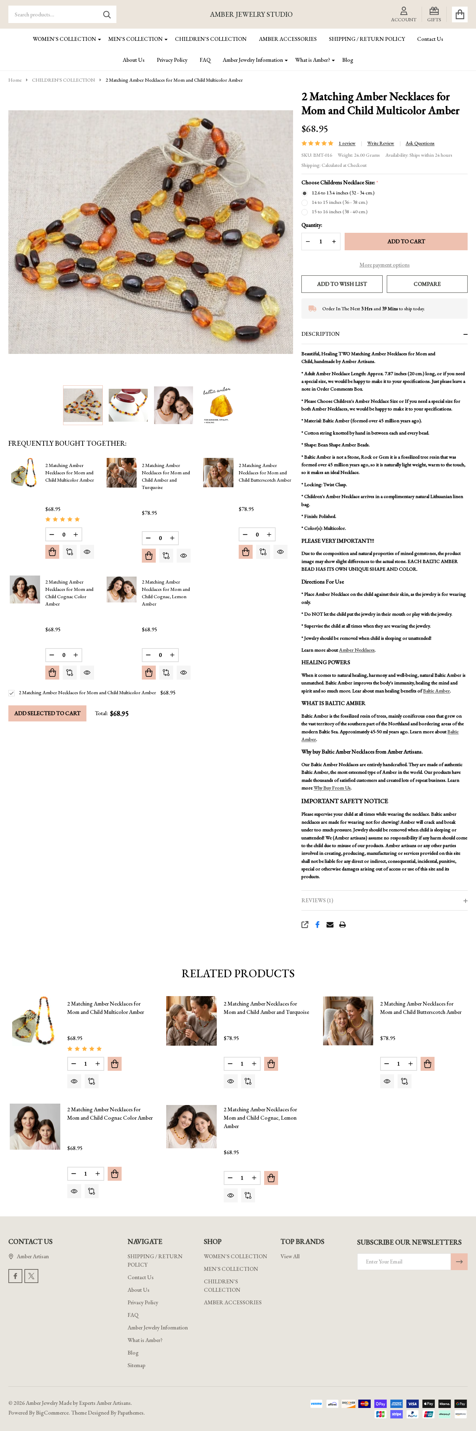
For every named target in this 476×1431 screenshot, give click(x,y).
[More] (97, 39)
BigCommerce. (53, 1412)
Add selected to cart (47, 713)
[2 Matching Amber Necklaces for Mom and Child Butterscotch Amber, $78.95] (348, 1021)
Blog (347, 60)
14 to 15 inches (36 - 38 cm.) (340, 202)
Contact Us (430, 39)
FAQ (205, 60)
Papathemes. (131, 1412)
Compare (427, 284)
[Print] (342, 924)
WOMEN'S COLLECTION (64, 39)
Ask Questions (420, 143)
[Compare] (70, 552)
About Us (134, 60)
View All (290, 1256)
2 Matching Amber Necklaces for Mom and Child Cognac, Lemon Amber (260, 1118)
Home (15, 80)
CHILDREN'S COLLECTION (211, 39)
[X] (31, 1276)
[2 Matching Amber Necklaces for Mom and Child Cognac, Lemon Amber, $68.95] (191, 1127)
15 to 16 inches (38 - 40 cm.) (340, 211)
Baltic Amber (436, 691)
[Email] (330, 924)
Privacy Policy (172, 60)
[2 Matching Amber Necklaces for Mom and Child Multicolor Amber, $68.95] (35, 1021)
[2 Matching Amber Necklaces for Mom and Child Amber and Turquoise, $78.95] (191, 1021)
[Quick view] (87, 552)
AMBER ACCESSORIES (288, 39)
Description (320, 334)
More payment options (385, 264)
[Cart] (460, 14)
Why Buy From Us (332, 788)
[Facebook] (317, 924)
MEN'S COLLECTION (135, 39)
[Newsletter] (459, 1261)
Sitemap (136, 1365)
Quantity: (311, 225)
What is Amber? (312, 60)
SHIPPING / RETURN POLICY (367, 39)
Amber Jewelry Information (253, 60)
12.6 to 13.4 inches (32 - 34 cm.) (343, 193)
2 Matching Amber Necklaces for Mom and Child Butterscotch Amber (265, 472)
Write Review (380, 143)
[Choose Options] (52, 552)
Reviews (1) (317, 900)
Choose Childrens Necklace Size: (339, 183)
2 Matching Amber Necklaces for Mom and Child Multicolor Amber (69, 472)
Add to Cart (406, 241)
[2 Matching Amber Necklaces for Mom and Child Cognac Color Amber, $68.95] (35, 1127)
